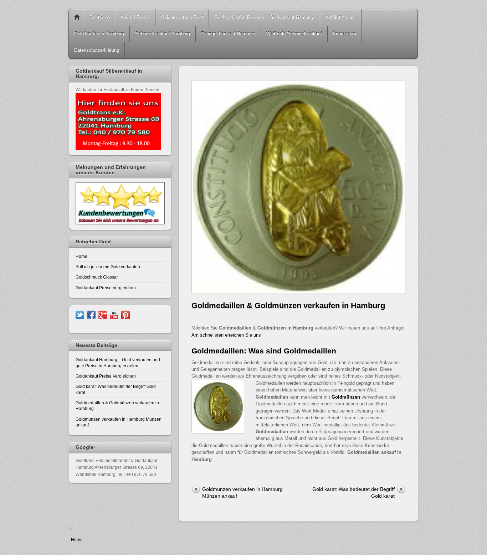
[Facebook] (91, 314)
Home (77, 17)
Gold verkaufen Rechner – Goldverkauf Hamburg (264, 17)
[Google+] (102, 314)
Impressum (344, 33)
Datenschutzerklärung (96, 50)
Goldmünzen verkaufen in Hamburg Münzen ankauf (242, 492)
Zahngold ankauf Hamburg (228, 33)
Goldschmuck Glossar (97, 277)
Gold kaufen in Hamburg (99, 33)
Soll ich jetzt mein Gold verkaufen (108, 266)
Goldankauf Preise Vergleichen (106, 287)
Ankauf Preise (135, 17)
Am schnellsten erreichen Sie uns (226, 335)
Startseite (99, 17)
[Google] (125, 314)
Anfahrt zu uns (340, 17)
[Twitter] (80, 314)
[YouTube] (114, 314)
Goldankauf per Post (182, 17)
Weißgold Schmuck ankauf (294, 33)
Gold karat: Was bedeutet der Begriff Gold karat (353, 492)
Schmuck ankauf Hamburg (162, 33)
